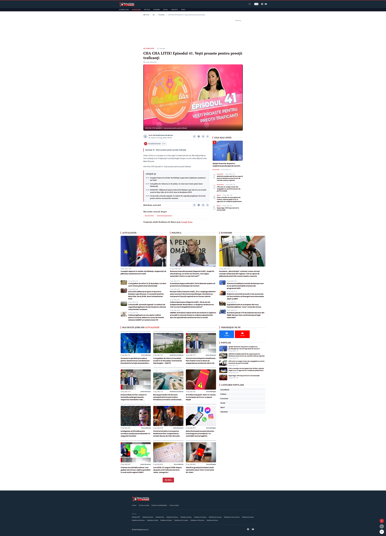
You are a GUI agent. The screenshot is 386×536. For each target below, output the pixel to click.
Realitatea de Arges (186, 517)
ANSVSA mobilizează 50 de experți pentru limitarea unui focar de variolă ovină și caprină (230, 178)
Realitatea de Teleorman (197, 520)
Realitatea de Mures (164, 135)
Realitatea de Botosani (138, 520)
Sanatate (220, 174)
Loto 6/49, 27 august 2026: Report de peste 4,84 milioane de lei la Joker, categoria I (167, 470)
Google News (186, 222)
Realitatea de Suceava (215, 517)
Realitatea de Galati (152, 520)
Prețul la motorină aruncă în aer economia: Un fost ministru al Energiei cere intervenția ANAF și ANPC (245, 296)
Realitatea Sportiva (148, 517)
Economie (216, 169)
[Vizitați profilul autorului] (145, 136)
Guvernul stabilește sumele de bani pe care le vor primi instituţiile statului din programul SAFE (245, 285)
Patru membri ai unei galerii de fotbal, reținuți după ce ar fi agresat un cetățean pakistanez (229, 199)
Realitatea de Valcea (248, 517)
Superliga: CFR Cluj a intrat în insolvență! (244, 376)
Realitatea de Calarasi (200, 517)
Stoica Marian (146, 355)
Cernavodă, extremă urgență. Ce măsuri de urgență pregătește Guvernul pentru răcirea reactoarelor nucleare (177, 197)
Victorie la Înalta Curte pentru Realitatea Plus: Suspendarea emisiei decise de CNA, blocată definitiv (166, 435)
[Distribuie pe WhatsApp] (203, 136)
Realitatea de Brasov (172, 517)
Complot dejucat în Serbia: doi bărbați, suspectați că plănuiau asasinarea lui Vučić (178, 179)
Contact (134, 505)
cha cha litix (149, 216)
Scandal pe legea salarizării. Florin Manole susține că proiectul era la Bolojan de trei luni (192, 284)
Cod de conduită (174, 505)
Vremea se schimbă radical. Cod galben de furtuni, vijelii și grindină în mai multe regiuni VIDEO (135, 470)
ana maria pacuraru (164, 216)
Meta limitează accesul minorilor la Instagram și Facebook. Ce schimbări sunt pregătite (200, 433)
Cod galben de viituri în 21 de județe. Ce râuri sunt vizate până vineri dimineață (176, 185)
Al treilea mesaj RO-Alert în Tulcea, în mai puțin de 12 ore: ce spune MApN (201, 397)
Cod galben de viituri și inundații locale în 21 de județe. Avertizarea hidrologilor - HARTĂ (167, 360)
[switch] (256, 4)
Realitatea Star (160, 517)
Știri (154, 15)
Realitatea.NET (136, 517)
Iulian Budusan (211, 355)
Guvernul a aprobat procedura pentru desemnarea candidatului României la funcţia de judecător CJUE (135, 362)
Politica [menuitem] (147, 9)
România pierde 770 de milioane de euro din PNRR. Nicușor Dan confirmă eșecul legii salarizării (245, 315)
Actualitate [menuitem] (136, 9)
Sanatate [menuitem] (174, 9)
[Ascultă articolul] (382, 521)
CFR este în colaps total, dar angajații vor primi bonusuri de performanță (228, 189)
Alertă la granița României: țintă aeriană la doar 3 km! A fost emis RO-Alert (200, 470)
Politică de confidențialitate (159, 505)
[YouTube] (266, 4)
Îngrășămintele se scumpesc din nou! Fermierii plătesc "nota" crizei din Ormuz (244, 305)
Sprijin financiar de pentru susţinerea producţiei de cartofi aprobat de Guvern (226, 165)
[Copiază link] (194, 136)
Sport (219, 195)
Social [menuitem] (165, 9)
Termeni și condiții (144, 505)
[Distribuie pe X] (207, 136)
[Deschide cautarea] (250, 4)
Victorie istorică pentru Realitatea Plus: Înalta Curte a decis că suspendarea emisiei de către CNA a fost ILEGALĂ (200, 362)
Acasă (147, 15)
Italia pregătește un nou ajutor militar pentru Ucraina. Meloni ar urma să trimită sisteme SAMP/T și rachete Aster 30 (146, 317)
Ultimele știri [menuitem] (124, 9)
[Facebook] (262, 4)
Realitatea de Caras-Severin (232, 517)
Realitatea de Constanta (181, 520)
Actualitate (161, 15)
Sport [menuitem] (183, 9)
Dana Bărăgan (211, 391)
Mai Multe (168, 480)
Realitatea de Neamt (166, 520)
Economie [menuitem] (156, 9)
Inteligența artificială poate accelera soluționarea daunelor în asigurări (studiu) (135, 433)
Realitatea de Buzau (212, 520)
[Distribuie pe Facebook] (199, 136)
